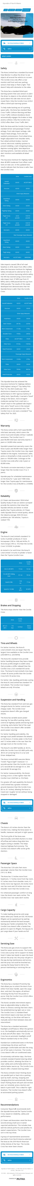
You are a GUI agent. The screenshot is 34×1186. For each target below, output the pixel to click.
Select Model (11, 10)
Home (5, 10)
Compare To (18, 10)
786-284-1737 (19, 1170)
